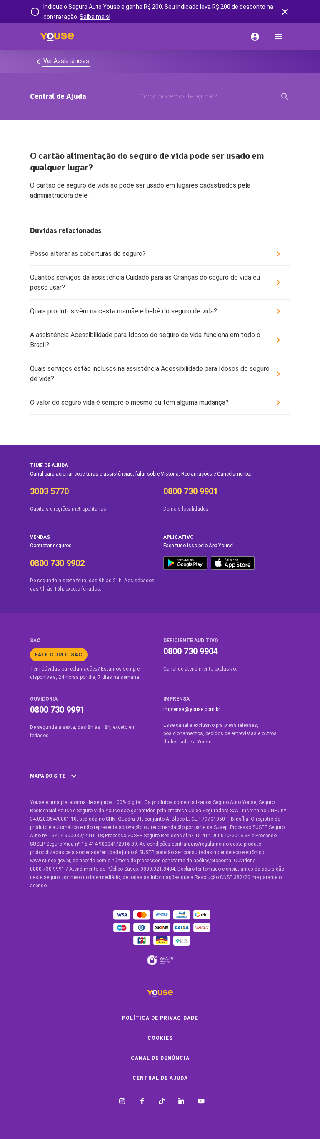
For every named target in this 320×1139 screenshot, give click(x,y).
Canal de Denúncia (160, 1058)
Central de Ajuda (160, 1078)
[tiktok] (162, 1101)
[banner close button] (285, 12)
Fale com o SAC (58, 655)
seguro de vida (87, 185)
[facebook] (142, 1101)
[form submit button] (285, 97)
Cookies (160, 1038)
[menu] (278, 36)
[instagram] (122, 1101)
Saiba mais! (95, 16)
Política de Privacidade (160, 1018)
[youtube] (201, 1101)
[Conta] (255, 36)
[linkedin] (181, 1101)
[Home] (57, 36)
